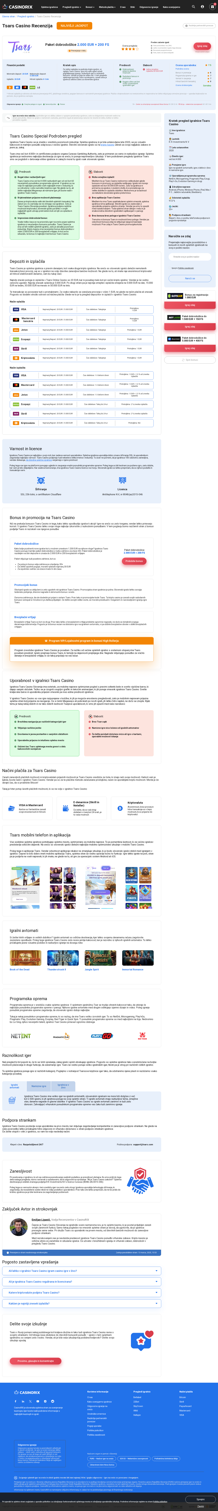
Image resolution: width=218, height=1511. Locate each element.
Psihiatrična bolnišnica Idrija (166, 1459)
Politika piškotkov (160, 1502)
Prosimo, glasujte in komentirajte (36, 1361)
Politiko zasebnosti (186, 268)
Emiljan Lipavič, (41, 1219)
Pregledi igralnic (71, 7)
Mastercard (184, 1410)
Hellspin (137, 1415)
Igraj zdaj (202, 46)
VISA (181, 1415)
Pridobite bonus (134, 561)
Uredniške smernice (96, 1414)
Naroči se (190, 278)
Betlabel (137, 1397)
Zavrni (200, 1506)
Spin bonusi (192, 359)
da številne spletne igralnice (39, 460)
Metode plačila (106, 7)
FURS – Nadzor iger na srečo (101, 1459)
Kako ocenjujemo (171, 7)
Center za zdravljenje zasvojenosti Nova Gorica (152, 104)
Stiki (132, 7)
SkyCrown (138, 1406)
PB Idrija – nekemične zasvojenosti (190, 104)
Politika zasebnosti (96, 1435)
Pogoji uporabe (94, 1426)
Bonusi (89, 7)
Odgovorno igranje (149, 7)
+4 (38, 87)
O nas (123, 7)
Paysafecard (185, 1406)
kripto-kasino (107, 144)
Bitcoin (182, 1397)
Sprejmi (201, 1499)
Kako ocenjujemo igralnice (99, 1402)
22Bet (136, 1402)
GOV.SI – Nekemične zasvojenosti (134, 1459)
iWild (135, 1410)
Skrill (181, 1402)
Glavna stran (8, 16)
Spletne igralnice (49, 7)
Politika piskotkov (95, 1430)
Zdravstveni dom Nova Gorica (102, 1465)
